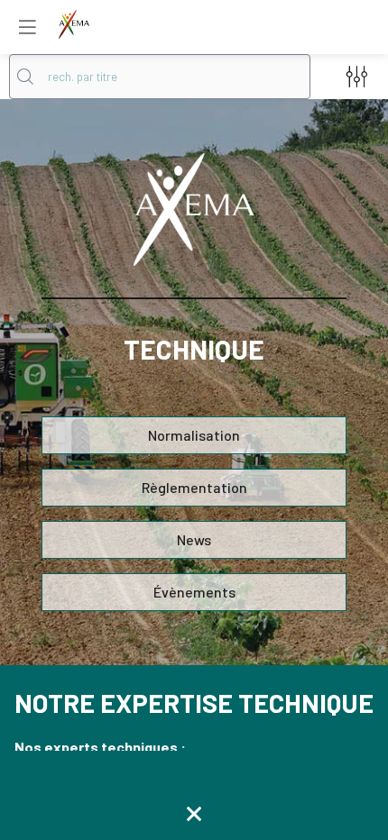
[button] (27, 27)
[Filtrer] (356, 76)
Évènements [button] (194, 591)
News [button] (194, 539)
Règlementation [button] (194, 487)
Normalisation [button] (194, 434)
